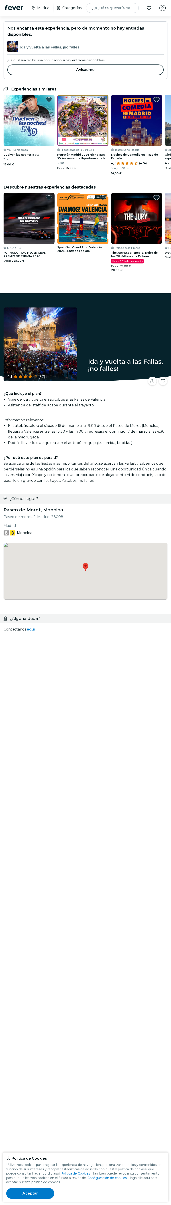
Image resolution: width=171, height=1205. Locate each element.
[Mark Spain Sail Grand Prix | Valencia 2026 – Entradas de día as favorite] (103, 198)
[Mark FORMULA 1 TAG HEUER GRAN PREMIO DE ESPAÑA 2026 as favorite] (49, 198)
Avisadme (85, 70)
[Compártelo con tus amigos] (152, 381)
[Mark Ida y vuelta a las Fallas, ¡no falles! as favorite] (163, 381)
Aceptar (30, 1193)
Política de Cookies (75, 1173)
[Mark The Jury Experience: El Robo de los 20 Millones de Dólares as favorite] (156, 198)
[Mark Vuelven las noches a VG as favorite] (49, 99)
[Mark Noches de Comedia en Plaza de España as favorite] (156, 99)
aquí (31, 629)
